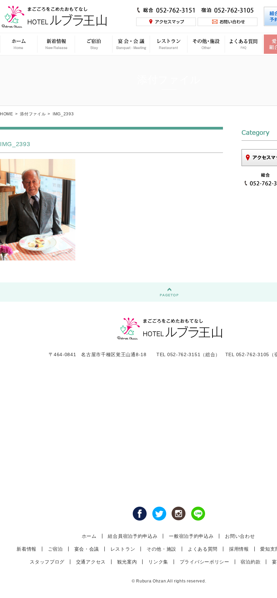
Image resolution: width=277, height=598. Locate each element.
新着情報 (26, 549)
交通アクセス (91, 562)
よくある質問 (203, 549)
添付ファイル (33, 114)
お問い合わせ (240, 536)
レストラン (122, 549)
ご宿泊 (55, 549)
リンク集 (158, 562)
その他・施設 (161, 549)
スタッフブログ (47, 562)
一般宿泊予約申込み (191, 536)
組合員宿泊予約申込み (132, 536)
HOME (6, 114)
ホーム (89, 536)
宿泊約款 (250, 562)
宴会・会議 (86, 549)
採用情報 (239, 549)
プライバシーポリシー (204, 562)
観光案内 (127, 562)
